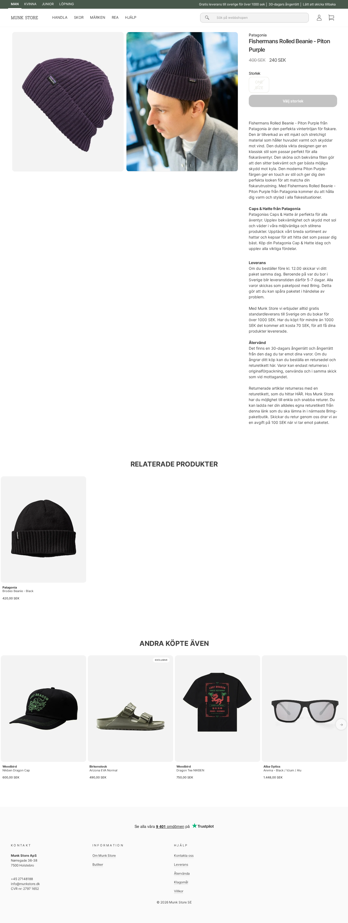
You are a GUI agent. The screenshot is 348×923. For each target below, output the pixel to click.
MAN (15, 4)
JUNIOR (48, 4)
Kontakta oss (184, 855)
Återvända (182, 873)
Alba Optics (271, 766)
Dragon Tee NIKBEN (190, 770)
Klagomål (181, 882)
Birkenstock (98, 766)
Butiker (97, 864)
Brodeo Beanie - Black (17, 591)
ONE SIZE (259, 85)
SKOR (78, 17)
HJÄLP (130, 17)
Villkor (178, 891)
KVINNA (30, 4)
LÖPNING (66, 4)
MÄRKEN (97, 17)
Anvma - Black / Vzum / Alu (282, 770)
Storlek (254, 73)
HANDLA (59, 17)
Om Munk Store (104, 855)
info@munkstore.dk (25, 884)
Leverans (181, 864)
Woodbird (9, 766)
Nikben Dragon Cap (16, 770)
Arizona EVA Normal (103, 770)
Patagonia (258, 35)
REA (115, 17)
